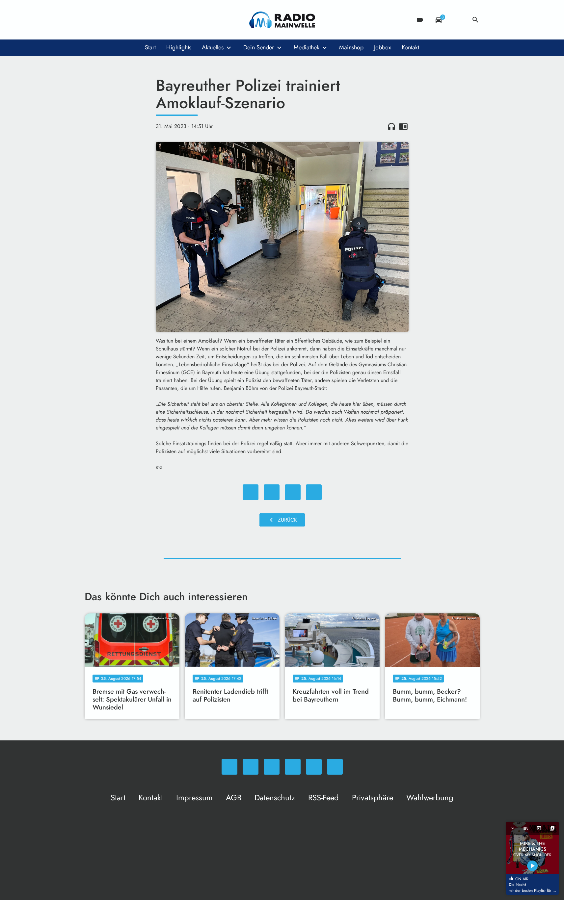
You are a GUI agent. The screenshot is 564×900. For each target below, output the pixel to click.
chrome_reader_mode (403, 126)
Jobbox (382, 47)
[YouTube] (130, 19)
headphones (391, 126)
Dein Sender (258, 47)
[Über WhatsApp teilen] (293, 492)
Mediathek (306, 47)
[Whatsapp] (91, 19)
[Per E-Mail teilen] (314, 492)
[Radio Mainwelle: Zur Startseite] (282, 20)
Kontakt (410, 47)
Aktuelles (213, 47)
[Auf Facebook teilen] (250, 492)
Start (150, 47)
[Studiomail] (143, 19)
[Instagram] (117, 19)
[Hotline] (157, 19)
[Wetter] (457, 20)
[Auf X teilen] (272, 492)
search (475, 20)
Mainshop (351, 47)
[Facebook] (104, 19)
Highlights (178, 47)
